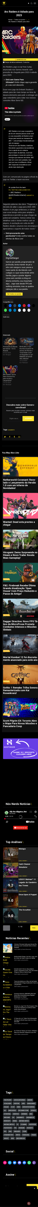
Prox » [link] (34, 928)
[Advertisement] (19, 777)
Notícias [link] (5, 51)
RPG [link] (5, 1131)
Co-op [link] (12, 1107)
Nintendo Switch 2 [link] (9, 1124)
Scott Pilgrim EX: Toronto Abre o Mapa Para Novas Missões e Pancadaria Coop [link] (20, 723)
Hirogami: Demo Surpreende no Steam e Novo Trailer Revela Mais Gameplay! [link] (20, 555)
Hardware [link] (24, 1113)
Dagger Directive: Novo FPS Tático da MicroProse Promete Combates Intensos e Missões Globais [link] (20, 625)
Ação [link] (23, 1103)
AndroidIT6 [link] (25, 960)
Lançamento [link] (20, 1117)
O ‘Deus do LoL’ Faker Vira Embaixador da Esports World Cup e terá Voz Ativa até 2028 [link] (25, 1020)
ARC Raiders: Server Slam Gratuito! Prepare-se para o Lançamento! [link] (9, 377)
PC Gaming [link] (23, 1124)
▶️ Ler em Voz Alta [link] (20, 59)
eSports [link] (33, 1110)
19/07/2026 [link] (17, 949)
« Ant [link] (6, 928)
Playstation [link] (32, 1124)
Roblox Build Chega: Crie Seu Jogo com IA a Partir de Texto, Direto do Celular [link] (25, 957)
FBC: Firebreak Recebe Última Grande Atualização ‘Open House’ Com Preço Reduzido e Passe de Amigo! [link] (20, 589)
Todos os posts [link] (19, 20)
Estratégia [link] (7, 1113)
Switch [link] (18, 1134)
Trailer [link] (34, 1134)
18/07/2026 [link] (17, 960)
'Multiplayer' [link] (7, 1100)
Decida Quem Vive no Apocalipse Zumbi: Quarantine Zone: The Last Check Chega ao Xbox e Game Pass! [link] (26, 970)
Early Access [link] (12, 1110)
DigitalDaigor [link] (12, 258)
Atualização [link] (7, 1103)
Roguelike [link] (21, 1127)
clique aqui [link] (24, 82)
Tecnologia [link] (25, 1134)
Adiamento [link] (11, 430)
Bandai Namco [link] (31, 1103)
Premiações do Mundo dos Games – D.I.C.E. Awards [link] (10, 348)
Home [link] (10, 20)
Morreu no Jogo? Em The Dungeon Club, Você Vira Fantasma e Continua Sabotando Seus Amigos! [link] (26, 1007)
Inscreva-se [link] (22, 828)
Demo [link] (18, 1107)
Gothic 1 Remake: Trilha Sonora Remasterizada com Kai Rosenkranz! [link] (20, 690)
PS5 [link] (15, 1127)
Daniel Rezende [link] (26, 949)
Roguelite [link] (30, 1127)
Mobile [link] (15, 1120)
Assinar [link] (28, 418)
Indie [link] (31, 1113)
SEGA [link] (10, 1131)
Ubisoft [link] (6, 1138)
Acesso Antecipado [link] (19, 1100)
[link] (4, 2)
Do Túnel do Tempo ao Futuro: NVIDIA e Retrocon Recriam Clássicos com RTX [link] (25, 1031)
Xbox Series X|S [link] (20, 1138)
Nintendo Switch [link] (24, 1120)
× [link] (34, 1188)
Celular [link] (6, 1107)
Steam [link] (24, 1131)
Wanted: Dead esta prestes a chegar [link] (19, 523)
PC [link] (17, 1124)
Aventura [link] (16, 1103)
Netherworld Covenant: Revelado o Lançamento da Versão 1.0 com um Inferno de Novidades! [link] (19, 484)
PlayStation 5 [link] (8, 1127)
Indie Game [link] (7, 1117)
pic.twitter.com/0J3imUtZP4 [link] (19, 190)
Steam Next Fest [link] (8, 1134)
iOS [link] (13, 1117)
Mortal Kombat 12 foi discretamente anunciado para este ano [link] (20, 658)
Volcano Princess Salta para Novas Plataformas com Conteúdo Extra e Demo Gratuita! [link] (25, 945)
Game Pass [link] (16, 1113)
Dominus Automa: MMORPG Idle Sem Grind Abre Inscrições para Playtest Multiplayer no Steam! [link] (25, 995)
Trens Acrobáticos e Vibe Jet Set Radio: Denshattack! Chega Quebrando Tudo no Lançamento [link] (26, 983)
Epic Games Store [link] (23, 1110)
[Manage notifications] (28, 1203)
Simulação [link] (17, 1131)
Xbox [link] (12, 1138)
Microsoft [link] (7, 1120)
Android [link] (30, 1100)
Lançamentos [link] (30, 1117)
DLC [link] (5, 1110)
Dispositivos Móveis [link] (28, 1107)
